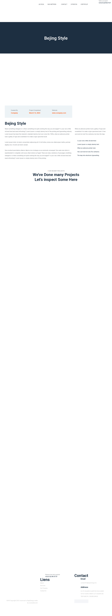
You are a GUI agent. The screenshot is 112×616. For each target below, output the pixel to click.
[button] (56, 214)
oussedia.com (33, 603)
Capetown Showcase (56, 407)
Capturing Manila (56, 533)
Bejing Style (56, 281)
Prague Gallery (56, 470)
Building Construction (56, 218)
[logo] (18, 11)
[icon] (76, 5)
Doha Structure (56, 344)
